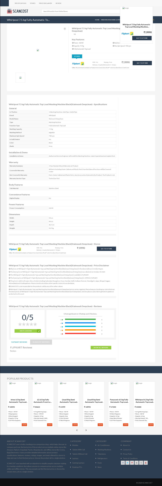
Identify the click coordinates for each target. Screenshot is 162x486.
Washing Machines (104, 450)
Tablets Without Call (79, 454)
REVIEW (58, 3)
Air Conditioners (104, 445)
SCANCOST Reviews (41, 342)
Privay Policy (127, 454)
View (24, 425)
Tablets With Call (78, 450)
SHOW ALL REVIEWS (101, 347)
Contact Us (127, 450)
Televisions (102, 454)
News (100, 467)
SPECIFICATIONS (20, 3)
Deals (100, 463)
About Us (126, 445)
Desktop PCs (77, 467)
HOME (97, 20)
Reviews (13, 351)
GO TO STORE (142, 63)
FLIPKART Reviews (19, 342)
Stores (77, 56)
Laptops (75, 458)
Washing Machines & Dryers (112, 20)
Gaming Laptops (78, 463)
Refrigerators (102, 458)
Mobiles (75, 445)
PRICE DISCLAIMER (45, 3)
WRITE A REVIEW (26, 331)
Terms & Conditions (130, 458)
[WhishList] (65, 29)
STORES (32, 3)
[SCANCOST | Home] (18, 11)
